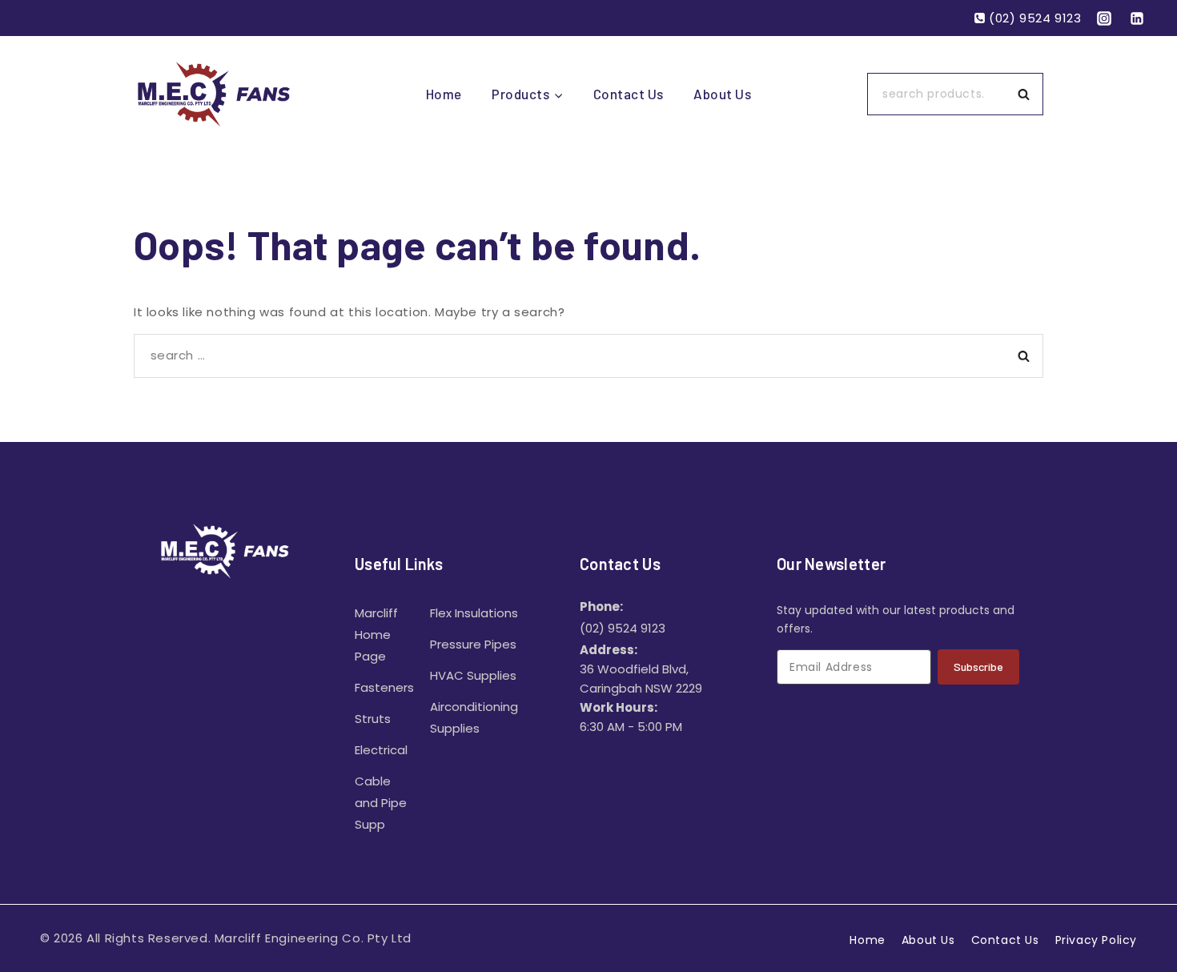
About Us (722, 94)
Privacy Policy (1096, 940)
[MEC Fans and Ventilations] (214, 94)
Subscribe (978, 666)
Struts (373, 718)
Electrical (381, 749)
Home (444, 94)
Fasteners (384, 687)
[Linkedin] (1137, 18)
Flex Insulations (474, 612)
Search (1028, 94)
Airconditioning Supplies (474, 717)
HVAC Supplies (473, 675)
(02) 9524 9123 (622, 628)
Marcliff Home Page (376, 634)
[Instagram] (1104, 18)
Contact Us (628, 94)
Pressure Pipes (473, 644)
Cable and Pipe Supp (381, 803)
